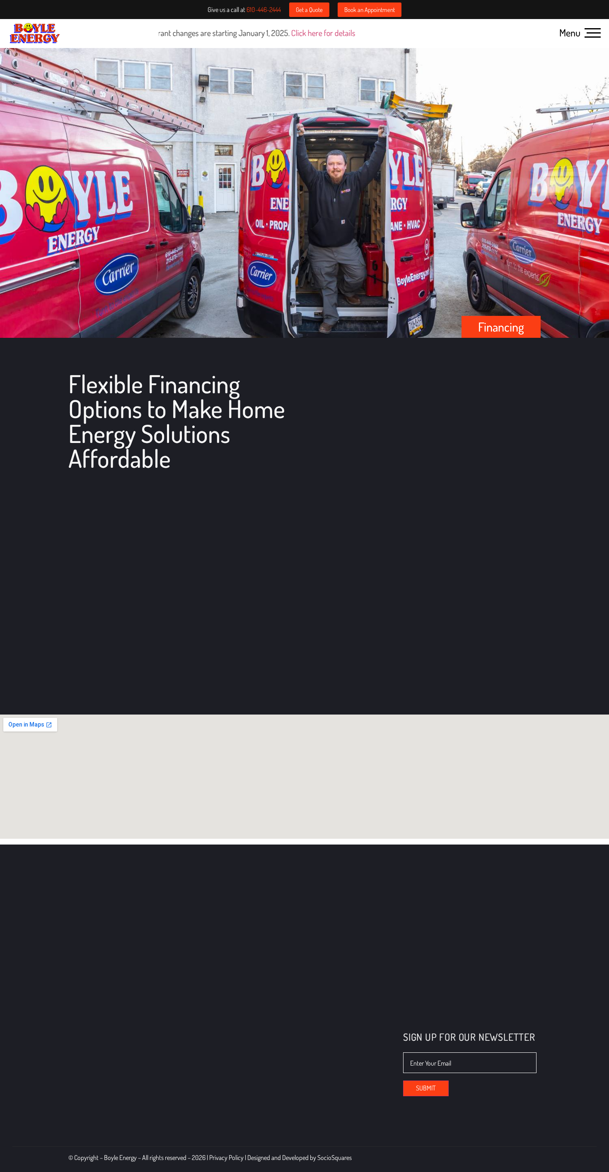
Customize (54, 1137)
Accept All (162, 1137)
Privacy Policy (227, 1157)
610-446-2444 (264, 9)
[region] (108, 1112)
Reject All (108, 1137)
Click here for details (247, 32)
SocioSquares (334, 1157)
